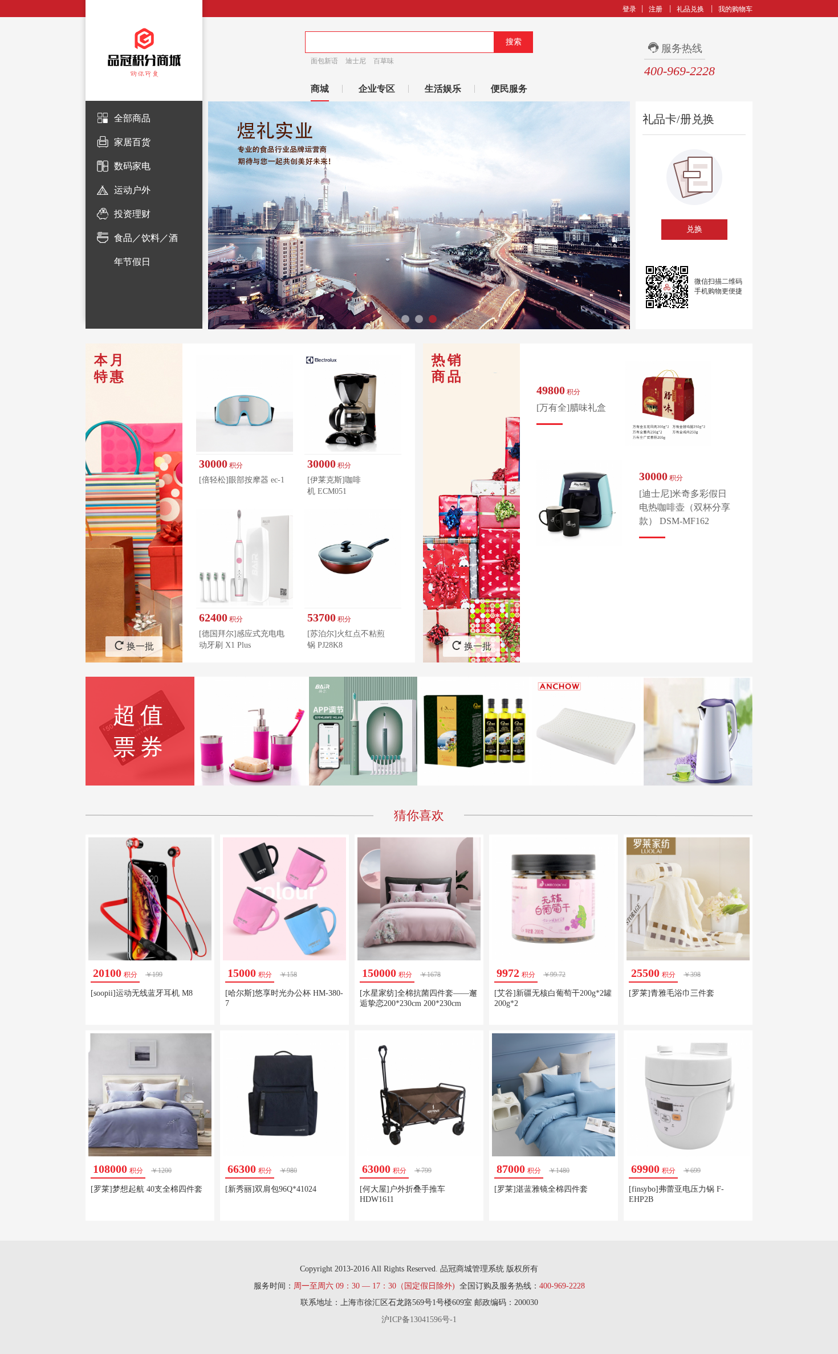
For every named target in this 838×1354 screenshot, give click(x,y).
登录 (629, 9)
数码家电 (132, 166)
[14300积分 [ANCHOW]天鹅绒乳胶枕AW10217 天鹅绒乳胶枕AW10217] (586, 731)
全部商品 (132, 118)
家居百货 (132, 142)
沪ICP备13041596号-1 (419, 1319)
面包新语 (324, 61)
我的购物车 (735, 9)
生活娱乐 (443, 88)
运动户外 (132, 190)
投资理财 (132, 214)
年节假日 (132, 262)
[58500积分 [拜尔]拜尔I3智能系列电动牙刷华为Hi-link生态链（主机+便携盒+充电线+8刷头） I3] (363, 731)
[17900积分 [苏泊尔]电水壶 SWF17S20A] (698, 731)
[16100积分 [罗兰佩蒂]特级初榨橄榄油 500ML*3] (474, 731)
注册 (655, 9)
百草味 (383, 61)
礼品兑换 (690, 9)
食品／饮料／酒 (146, 238)
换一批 (140, 646)
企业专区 (377, 88)
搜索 (514, 42)
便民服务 (509, 88)
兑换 (694, 229)
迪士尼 (355, 61)
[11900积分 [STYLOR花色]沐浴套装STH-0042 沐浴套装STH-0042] (251, 731)
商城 (320, 88)
